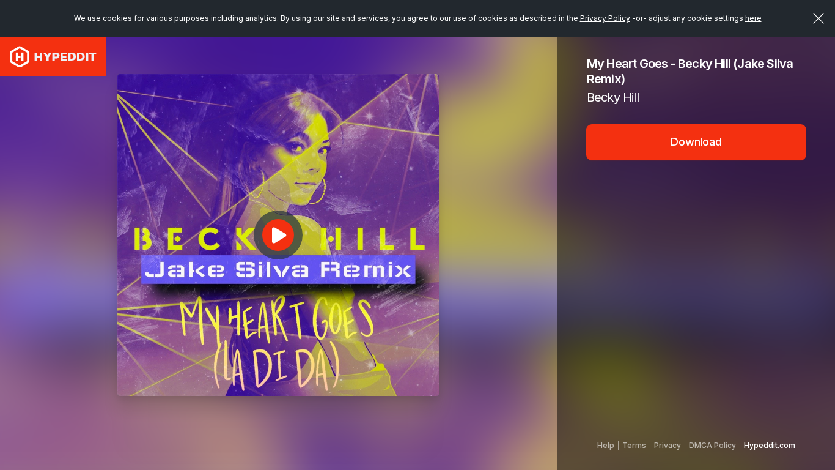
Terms (634, 445)
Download (696, 141)
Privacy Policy (605, 18)
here (753, 18)
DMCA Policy (712, 445)
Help (605, 445)
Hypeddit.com (769, 445)
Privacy (667, 445)
